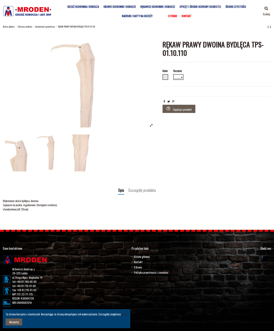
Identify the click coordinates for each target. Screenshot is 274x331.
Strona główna (142, 257)
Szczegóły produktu (142, 190)
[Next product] (270, 26)
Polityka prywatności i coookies (151, 272)
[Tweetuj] (168, 101)
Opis (121, 190)
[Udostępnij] (164, 101)
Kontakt (138, 262)
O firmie (138, 267)
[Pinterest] (173, 101)
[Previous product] (268, 26)
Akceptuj (14, 322)
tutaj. (124, 314)
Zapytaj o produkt (179, 108)
